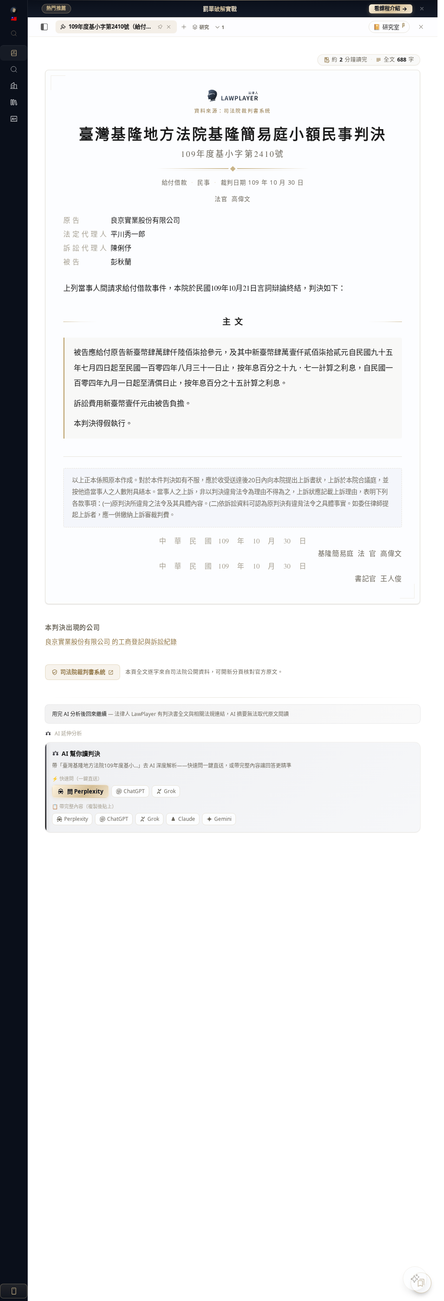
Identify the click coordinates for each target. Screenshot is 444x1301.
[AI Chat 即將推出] (415, 1278)
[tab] (116, 26)
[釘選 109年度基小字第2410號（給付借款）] (160, 27)
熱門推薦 (56, 8)
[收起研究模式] (421, 27)
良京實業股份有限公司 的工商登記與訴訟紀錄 (111, 641)
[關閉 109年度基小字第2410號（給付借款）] (169, 27)
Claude (186, 819)
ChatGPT (134, 791)
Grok (170, 791)
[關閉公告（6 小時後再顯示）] (422, 8)
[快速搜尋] (13, 33)
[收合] (44, 27)
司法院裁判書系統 (82, 672)
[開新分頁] (184, 27)
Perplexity (76, 819)
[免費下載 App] (13, 1291)
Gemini (223, 819)
